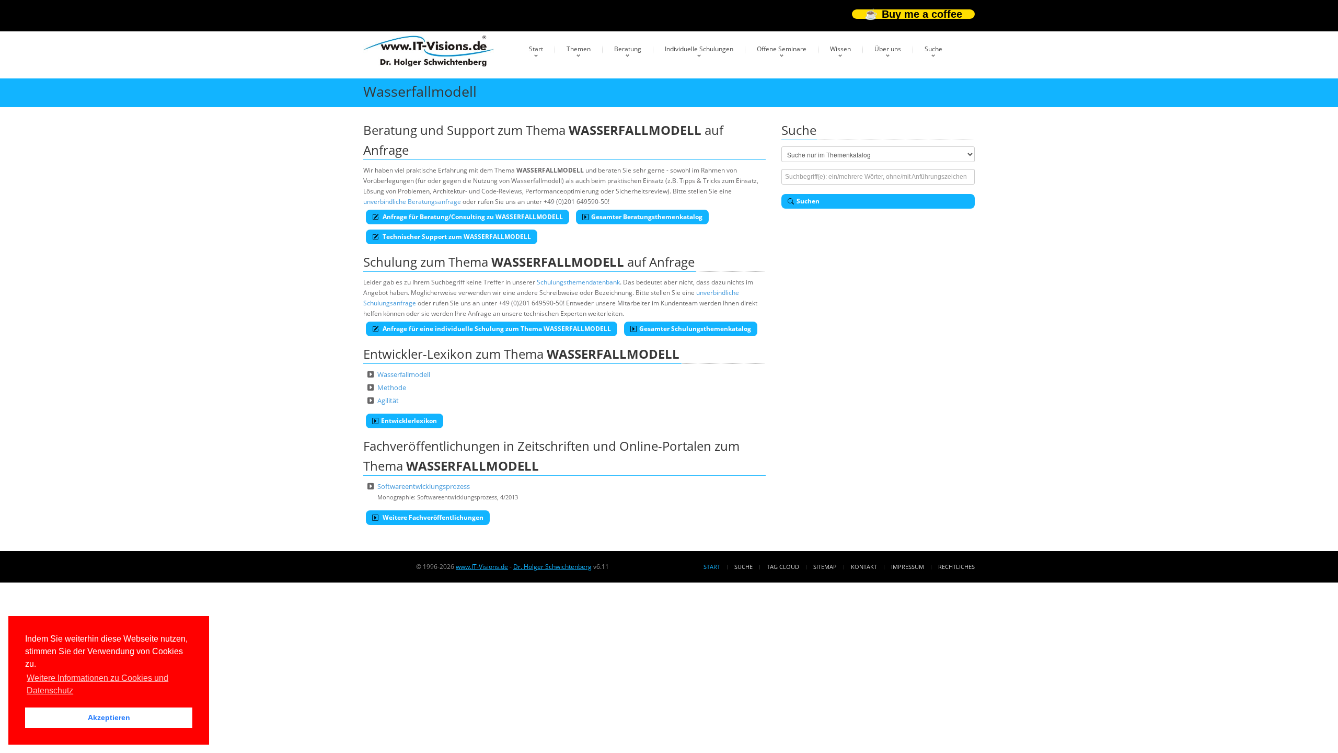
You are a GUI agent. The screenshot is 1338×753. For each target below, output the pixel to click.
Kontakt (864, 567)
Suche (933, 48)
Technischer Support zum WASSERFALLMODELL (456, 236)
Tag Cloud (783, 567)
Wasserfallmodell (403, 374)
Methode (391, 387)
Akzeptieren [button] (109, 717)
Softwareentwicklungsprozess (423, 486)
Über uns (887, 48)
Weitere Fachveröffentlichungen (432, 517)
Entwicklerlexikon (409, 420)
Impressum (907, 567)
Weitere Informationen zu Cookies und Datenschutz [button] (97, 684)
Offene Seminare (781, 48)
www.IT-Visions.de (482, 566)
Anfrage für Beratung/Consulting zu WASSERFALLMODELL (472, 216)
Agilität (388, 400)
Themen (579, 48)
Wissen (840, 48)
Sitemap (825, 567)
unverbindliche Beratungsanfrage (412, 201)
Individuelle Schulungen (699, 48)
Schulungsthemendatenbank (578, 282)
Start (536, 48)
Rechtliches (956, 567)
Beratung (627, 48)
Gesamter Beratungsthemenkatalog (646, 216)
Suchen (808, 201)
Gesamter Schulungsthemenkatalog (695, 328)
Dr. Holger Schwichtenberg (552, 566)
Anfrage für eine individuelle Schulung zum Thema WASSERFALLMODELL (496, 328)
